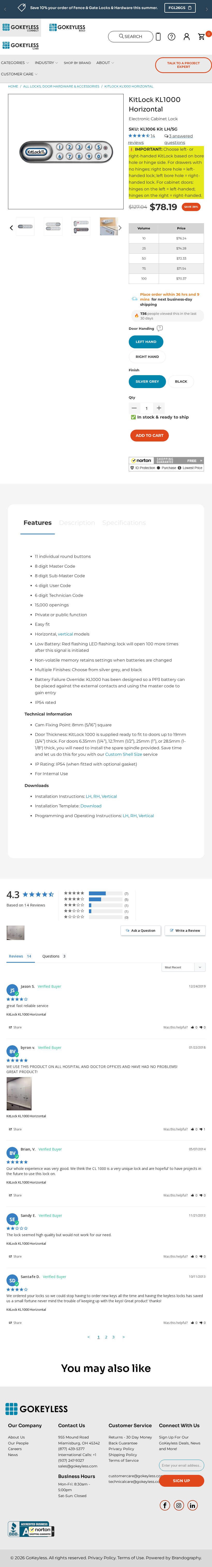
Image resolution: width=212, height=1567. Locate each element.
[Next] (120, 227)
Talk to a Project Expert (183, 65)
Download (91, 805)
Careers (15, 1449)
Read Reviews (160, 7)
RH (96, 796)
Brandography (186, 1557)
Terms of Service (124, 1460)
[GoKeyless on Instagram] (179, 1505)
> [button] (124, 1336)
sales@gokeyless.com (77, 1466)
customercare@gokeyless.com (136, 1476)
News (13, 1454)
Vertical (109, 796)
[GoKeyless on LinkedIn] (193, 1505)
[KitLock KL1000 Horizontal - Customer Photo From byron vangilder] (15, 933)
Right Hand (147, 357)
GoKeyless (36, 1557)
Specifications (124, 522)
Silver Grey (147, 381)
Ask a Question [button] (143, 930)
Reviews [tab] (16, 956)
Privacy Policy (121, 1449)
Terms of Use (130, 1557)
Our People (18, 1443)
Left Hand (146, 342)
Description (77, 522)
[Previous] (12, 227)
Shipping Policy (123, 1454)
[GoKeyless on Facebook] (165, 1505)
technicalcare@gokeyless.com (136, 1481)
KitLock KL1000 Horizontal (26, 1014)
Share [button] (17, 1027)
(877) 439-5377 (71, 1449)
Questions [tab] (50, 956)
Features (38, 522)
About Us (16, 1437)
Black (181, 381)
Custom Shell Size (123, 754)
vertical (65, 634)
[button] (41, 1531)
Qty (132, 397)
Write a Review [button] (188, 930)
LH (89, 796)
